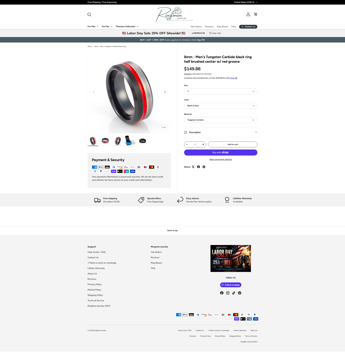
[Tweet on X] (193, 167)
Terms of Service (96, 300)
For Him (91, 26)
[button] (256, 14)
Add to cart (233, 144)
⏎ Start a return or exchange (102, 262)
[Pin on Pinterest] (204, 167)
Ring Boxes (222, 26)
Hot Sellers (196, 26)
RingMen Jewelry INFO (99, 305)
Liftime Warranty (96, 268)
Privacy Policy (95, 284)
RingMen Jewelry (100, 330)
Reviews (209, 26)
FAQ (233, 26)
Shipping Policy (95, 295)
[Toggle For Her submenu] (111, 26)
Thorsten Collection (125, 26)
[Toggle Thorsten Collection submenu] (137, 26)
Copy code (216, 33)
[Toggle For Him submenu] (97, 26)
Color (186, 99)
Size (186, 85)
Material (188, 114)
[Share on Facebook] (198, 167)
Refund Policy (94, 289)
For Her (105, 26)
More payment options (220, 159)
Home (90, 46)
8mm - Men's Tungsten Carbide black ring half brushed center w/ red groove (111, 46)
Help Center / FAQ (97, 252)
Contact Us (93, 257)
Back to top (172, 230)
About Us (92, 273)
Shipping (188, 74)
